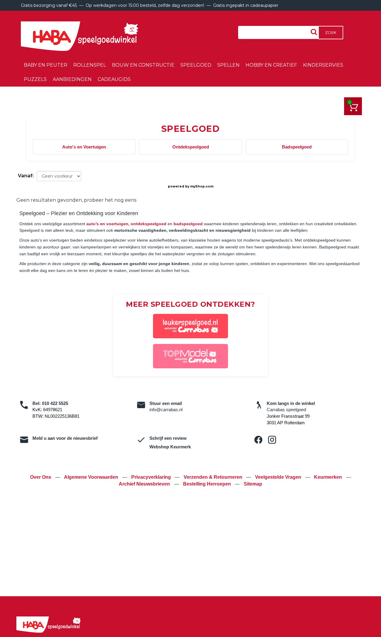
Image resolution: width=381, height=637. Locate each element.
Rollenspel (89, 65)
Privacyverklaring (151, 477)
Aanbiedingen (72, 79)
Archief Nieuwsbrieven (145, 483)
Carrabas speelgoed (286, 409)
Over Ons (41, 477)
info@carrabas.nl (165, 409)
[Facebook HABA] (258, 440)
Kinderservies (323, 65)
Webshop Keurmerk (170, 446)
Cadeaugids (114, 79)
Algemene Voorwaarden (91, 477)
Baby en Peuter (45, 65)
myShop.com (201, 186)
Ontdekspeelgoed (190, 146)
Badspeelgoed (297, 146)
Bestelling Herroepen (207, 483)
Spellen (228, 65)
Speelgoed (195, 65)
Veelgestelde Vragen (278, 477)
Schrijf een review (168, 438)
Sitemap (253, 483)
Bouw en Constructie (143, 65)
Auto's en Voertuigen (84, 146)
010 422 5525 (55, 403)
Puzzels (35, 79)
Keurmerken (328, 477)
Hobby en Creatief (271, 65)
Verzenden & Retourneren (213, 477)
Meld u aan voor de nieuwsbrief (65, 438)
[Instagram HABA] (272, 440)
